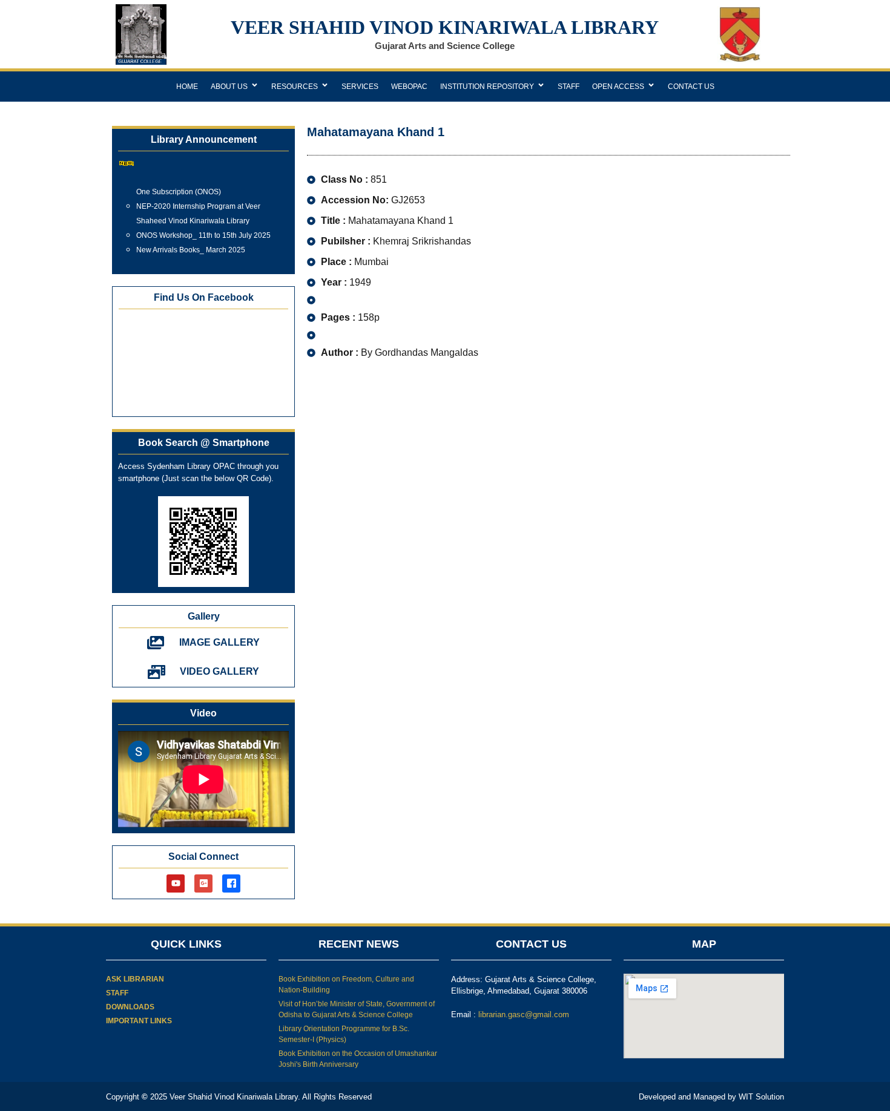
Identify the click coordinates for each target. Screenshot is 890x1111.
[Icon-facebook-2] (231, 883)
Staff (568, 86)
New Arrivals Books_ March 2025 (190, 244)
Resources (294, 86)
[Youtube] (175, 883)
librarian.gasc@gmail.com (523, 1014)
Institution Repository (487, 86)
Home (187, 86)
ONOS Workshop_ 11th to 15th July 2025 (203, 230)
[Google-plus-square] (203, 883)
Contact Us (691, 86)
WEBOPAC (409, 86)
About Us (229, 86)
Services (359, 86)
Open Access (618, 86)
